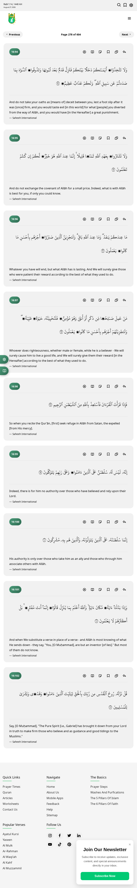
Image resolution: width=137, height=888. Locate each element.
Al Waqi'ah (10, 857)
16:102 (15, 675)
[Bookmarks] (125, 5)
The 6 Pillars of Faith (104, 804)
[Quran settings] (4, 359)
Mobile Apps (55, 798)
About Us (53, 792)
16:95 (14, 138)
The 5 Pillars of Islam (104, 798)
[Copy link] (116, 51)
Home (51, 787)
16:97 (14, 300)
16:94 (14, 51)
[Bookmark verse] (108, 51)
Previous (14, 34)
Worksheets (11, 804)
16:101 (15, 589)
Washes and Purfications (107, 792)
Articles (8, 798)
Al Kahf (7, 862)
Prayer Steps (99, 787)
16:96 (14, 219)
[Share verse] (124, 51)
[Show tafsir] (92, 51)
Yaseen (7, 840)
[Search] (119, 5)
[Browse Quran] (4, 371)
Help (50, 809)
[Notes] (100, 51)
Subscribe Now (105, 875)
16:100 (15, 521)
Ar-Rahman (10, 851)
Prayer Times (11, 787)
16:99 (14, 454)
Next (125, 34)
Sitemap (52, 815)
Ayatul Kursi (11, 834)
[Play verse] (84, 51)
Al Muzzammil (12, 868)
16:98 (14, 386)
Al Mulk (8, 845)
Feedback (53, 804)
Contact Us (10, 809)
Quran (7, 792)
